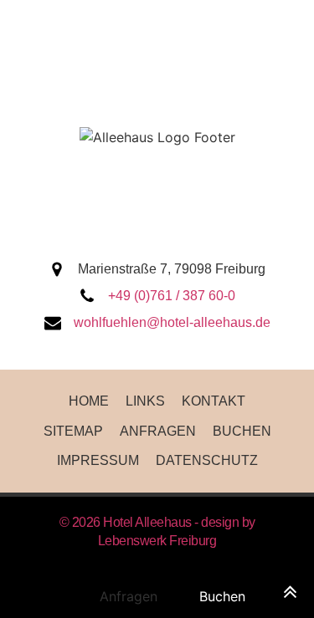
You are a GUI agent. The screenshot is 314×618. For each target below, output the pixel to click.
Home (89, 401)
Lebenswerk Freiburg (157, 541)
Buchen (242, 431)
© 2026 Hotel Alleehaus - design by (157, 522)
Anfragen (158, 431)
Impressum (98, 460)
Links (145, 401)
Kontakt (213, 401)
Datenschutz (207, 460)
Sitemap (73, 431)
